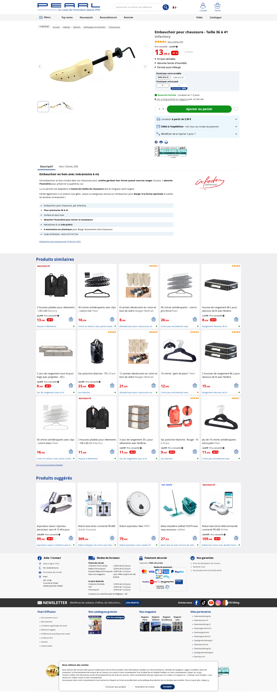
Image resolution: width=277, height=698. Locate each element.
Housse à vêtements (46, 326)
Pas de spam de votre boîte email (207, 570)
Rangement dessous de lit (214, 326)
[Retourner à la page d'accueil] (69, 7)
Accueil (56, 27)
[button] (172, 99)
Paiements (151, 563)
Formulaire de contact (52, 572)
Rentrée (128, 17)
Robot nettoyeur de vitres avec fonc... (96, 545)
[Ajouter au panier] (71, 319)
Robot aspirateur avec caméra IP (135, 545)
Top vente (67, 17)
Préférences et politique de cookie (55, 633)
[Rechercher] (166, 7)
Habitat (66, 27)
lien (200, 672)
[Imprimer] (162, 141)
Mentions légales (48, 629)
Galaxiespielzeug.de (202, 616)
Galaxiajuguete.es (201, 632)
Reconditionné (108, 17)
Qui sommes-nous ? (49, 617)
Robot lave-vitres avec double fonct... (220, 545)
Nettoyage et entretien (94, 27)
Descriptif (46, 166)
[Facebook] (157, 141)
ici (208, 680)
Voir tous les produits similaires (49, 465)
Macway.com (199, 656)
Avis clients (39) (68, 166)
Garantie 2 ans (199, 566)
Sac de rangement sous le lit (50, 392)
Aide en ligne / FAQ (51, 563)
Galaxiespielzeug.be (202, 648)
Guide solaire (46, 646)
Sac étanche (84, 392)
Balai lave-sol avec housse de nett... (178, 545)
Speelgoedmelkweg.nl (203, 640)
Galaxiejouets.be (201, 644)
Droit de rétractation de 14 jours (206, 563)
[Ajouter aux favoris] (235, 109)
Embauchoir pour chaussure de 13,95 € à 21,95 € (60, 241)
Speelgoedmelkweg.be (203, 652)
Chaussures (114, 27)
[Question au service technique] (167, 141)
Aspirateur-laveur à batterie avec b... (54, 545)
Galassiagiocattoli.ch (202, 628)
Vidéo (199, 17)
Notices (44, 642)
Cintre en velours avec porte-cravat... (96, 326)
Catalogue (215, 17)
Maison (77, 27)
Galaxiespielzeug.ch (202, 624)
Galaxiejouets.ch (201, 620)
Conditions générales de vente (54, 625)
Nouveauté (86, 17)
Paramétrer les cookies (145, 686)
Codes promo (47, 637)
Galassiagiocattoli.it (202, 636)
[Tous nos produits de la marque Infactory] (209, 181)
